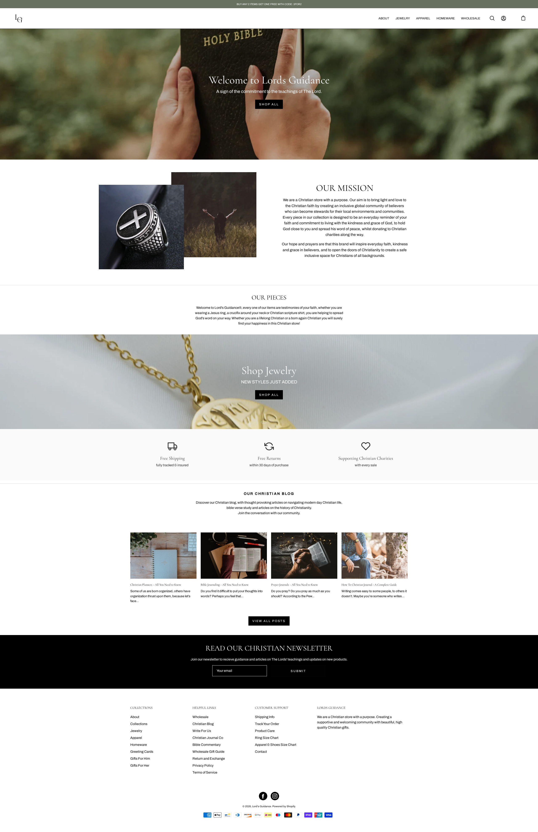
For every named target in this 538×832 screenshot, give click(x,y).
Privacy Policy (203, 765)
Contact (261, 751)
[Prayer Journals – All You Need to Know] (304, 555)
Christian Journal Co (208, 738)
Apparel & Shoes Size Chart (275, 744)
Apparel (136, 738)
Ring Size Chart (266, 738)
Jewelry (136, 731)
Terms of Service (205, 772)
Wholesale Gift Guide (208, 751)
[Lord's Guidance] (19, 18)
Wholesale (200, 717)
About (134, 717)
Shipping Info (264, 717)
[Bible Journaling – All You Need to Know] (234, 555)
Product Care (265, 731)
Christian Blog (203, 724)
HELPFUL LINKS (204, 708)
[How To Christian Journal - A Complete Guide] (375, 555)
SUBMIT (298, 671)
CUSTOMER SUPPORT (271, 708)
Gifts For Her (139, 765)
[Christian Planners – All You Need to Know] (163, 555)
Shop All (269, 104)
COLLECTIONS (141, 708)
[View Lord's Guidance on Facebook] (263, 796)
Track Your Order (267, 724)
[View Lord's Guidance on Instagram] (275, 796)
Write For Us (202, 731)
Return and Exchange (209, 758)
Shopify (291, 806)
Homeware (138, 744)
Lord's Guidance (261, 806)
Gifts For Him (140, 758)
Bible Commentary (207, 744)
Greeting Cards (141, 751)
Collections (138, 724)
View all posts (269, 621)
